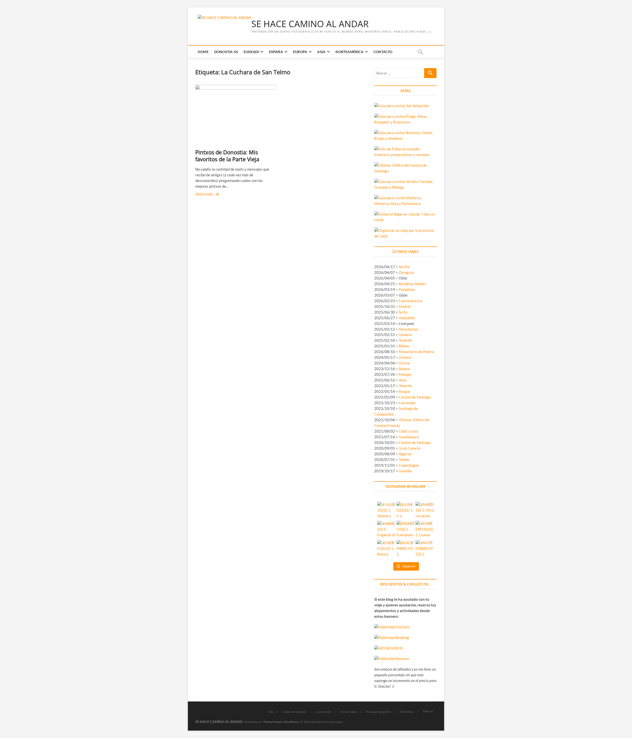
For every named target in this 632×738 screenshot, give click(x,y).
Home (203, 52)
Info (271, 711)
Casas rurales (323, 711)
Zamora (405, 357)
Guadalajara (409, 437)
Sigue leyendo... (210, 194)
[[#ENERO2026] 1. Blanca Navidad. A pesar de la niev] (386, 549)
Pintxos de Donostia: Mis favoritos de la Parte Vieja (227, 155)
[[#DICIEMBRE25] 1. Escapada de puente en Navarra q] (405, 549)
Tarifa (402, 312)
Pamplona (407, 289)
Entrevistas (407, 711)
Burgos (404, 391)
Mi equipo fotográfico (378, 711)
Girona (404, 363)
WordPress (291, 722)
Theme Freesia (272, 722)
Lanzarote (407, 402)
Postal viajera (348, 711)
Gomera (405, 334)
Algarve (405, 454)
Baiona (404, 368)
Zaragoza (407, 272)
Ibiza (403, 380)
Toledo (404, 459)
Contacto (383, 52)
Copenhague (409, 465)
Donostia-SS (226, 52)
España (276, 52)
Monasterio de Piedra (416, 351)
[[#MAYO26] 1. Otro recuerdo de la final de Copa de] (424, 511)
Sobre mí (428, 711)
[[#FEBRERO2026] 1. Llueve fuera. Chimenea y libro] (424, 530)
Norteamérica (349, 52)
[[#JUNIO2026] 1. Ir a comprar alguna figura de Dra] (405, 511)
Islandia (405, 471)
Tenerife (405, 340)
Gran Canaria (409, 448)
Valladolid (407, 318)
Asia (321, 52)
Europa (300, 52)
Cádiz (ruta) (408, 431)
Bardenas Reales (412, 283)
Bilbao (404, 346)
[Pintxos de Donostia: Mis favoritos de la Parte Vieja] (235, 115)
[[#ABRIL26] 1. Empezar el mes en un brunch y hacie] (386, 530)
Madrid (405, 306)
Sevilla (404, 266)
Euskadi (251, 52)
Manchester (408, 329)
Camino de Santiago (415, 397)
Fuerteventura (410, 301)
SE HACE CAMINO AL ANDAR (310, 24)
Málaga (405, 374)
